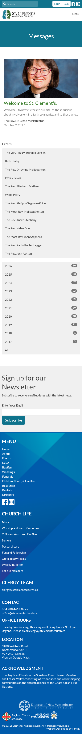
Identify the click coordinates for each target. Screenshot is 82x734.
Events (6, 458)
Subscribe (13, 420)
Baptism (7, 467)
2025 (40, 274)
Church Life (17, 513)
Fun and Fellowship (14, 552)
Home (6, 449)
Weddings (8, 472)
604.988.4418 (11, 609)
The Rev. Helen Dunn (18, 228)
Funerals (7, 476)
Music (6, 522)
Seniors (6, 540)
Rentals (7, 490)
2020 (40, 316)
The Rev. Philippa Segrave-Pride (25, 203)
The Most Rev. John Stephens (23, 237)
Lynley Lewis (13, 178)
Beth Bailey (12, 161)
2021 (40, 308)
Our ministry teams (14, 558)
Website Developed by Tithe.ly (63, 728)
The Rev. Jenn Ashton (18, 253)
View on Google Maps (16, 657)
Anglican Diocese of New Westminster (47, 704)
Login (57, 3)
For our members (12, 570)
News (5, 462)
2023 (40, 291)
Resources (8, 485)
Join (66, 3)
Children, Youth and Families (19, 534)
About (6, 453)
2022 (40, 299)
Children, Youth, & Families (18, 481)
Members (8, 494)
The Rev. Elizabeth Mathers (22, 186)
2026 (40, 266)
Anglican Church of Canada (16, 716)
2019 (40, 325)
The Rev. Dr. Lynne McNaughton (25, 169)
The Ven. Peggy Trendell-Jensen (25, 152)
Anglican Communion (45, 715)
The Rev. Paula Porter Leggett (24, 245)
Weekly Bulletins (12, 564)
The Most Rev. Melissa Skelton (24, 211)
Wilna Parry (12, 194)
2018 (40, 333)
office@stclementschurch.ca (19, 613)
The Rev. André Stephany (20, 220)
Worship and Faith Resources (20, 528)
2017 (40, 341)
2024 (40, 283)
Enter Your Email (12, 405)
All (6, 350)
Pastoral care (10, 546)
